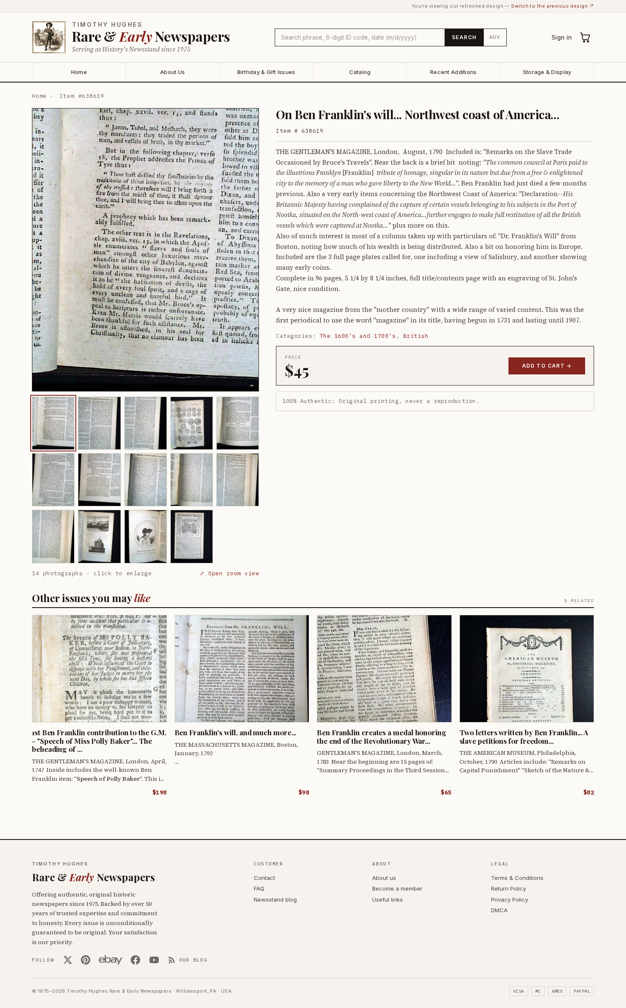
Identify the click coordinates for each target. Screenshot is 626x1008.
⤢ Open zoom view (229, 573)
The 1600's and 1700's (358, 336)
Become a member (397, 888)
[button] (145, 249)
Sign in (561, 37)
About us (384, 877)
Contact (264, 877)
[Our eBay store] (110, 960)
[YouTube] (154, 960)
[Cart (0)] (585, 37)
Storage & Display (547, 72)
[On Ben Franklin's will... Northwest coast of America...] (53, 423)
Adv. (495, 37)
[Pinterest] (85, 960)
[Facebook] (135, 960)
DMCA (499, 910)
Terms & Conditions (517, 877)
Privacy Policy (509, 899)
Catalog (360, 72)
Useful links (387, 899)
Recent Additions (453, 72)
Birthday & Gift (266, 72)
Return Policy (508, 888)
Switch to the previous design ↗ (552, 6)
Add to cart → (547, 366)
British (416, 336)
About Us (172, 72)
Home (79, 72)
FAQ (259, 888)
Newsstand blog (275, 899)
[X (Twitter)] (67, 960)
